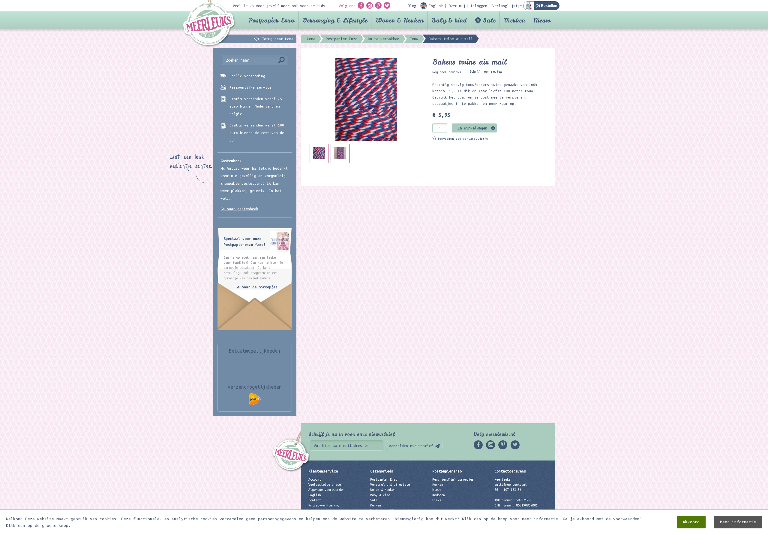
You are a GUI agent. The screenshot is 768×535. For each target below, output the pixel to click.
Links (436, 500)
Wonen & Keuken (399, 20)
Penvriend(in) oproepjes (453, 479)
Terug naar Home (276, 39)
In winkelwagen (472, 128)
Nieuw (541, 20)
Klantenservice (323, 471)
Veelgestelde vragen (325, 484)
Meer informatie (738, 522)
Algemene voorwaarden (326, 489)
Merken (514, 20)
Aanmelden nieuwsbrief (411, 446)
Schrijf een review (486, 71)
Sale (489, 20)
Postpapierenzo (447, 471)
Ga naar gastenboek (239, 209)
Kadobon (438, 495)
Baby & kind (449, 20)
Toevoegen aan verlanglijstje (463, 138)
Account (314, 479)
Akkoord (691, 522)
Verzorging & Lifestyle (335, 20)
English (314, 495)
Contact (314, 500)
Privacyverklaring (323, 505)
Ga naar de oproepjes (257, 287)
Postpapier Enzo (271, 20)
